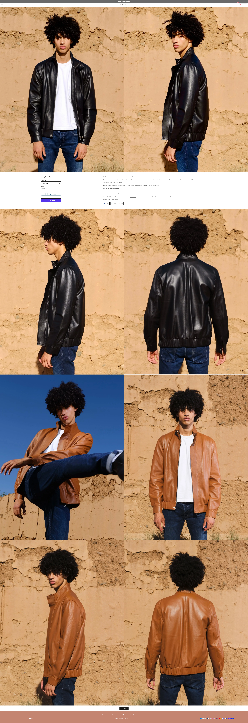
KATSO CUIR (121, 718)
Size (43, 180)
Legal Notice (112, 714)
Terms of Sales (122, 714)
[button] (243, 5)
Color (43, 183)
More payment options (51, 203)
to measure (110, 185)
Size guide (143, 714)
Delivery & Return (133, 714)
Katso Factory (133, 196)
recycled (110, 191)
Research (104, 714)
